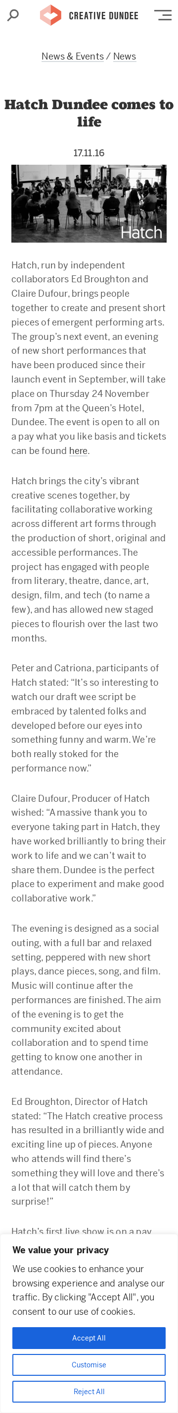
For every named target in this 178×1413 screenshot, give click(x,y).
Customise (89, 1364)
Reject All (89, 1391)
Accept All (89, 1338)
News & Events (73, 56)
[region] (89, 1323)
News (124, 56)
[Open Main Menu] (163, 15)
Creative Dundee (89, 12)
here (78, 450)
